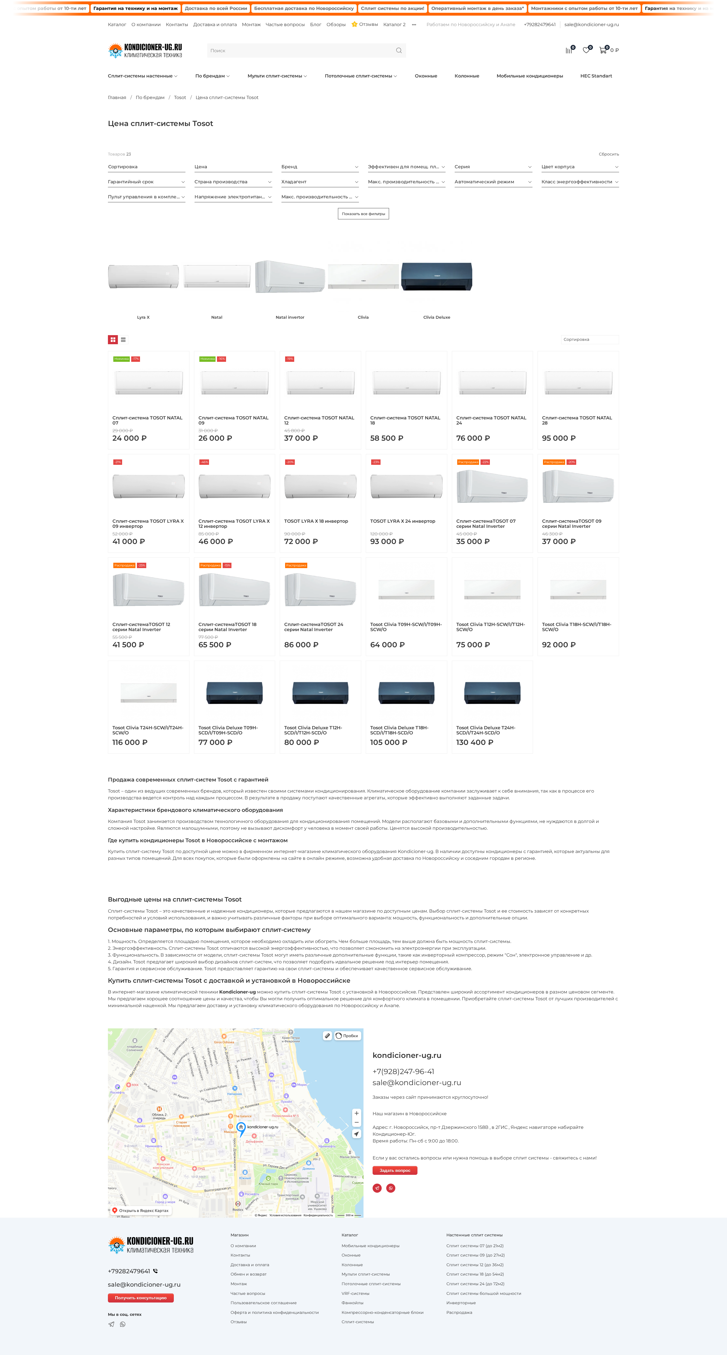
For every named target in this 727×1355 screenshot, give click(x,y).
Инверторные (461, 1302)
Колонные (467, 76)
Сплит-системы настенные (140, 76)
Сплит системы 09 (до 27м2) (475, 1255)
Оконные (426, 76)
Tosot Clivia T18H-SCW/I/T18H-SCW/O (576, 627)
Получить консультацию (141, 1297)
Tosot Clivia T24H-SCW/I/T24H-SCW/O (147, 730)
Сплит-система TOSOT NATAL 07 (147, 420)
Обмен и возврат (249, 1274)
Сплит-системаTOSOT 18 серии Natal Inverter (227, 627)
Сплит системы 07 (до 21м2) (475, 1245)
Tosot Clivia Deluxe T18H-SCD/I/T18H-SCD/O (399, 730)
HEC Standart (596, 76)
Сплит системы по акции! (339, 8)
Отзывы (368, 24)
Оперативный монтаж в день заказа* (424, 8)
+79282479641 (540, 24)
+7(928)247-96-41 (403, 1071)
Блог (315, 24)
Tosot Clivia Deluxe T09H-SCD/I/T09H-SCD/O (228, 730)
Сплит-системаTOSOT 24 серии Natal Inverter (313, 627)
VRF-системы (355, 1293)
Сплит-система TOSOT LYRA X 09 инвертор (148, 523)
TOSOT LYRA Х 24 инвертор (402, 521)
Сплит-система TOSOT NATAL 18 (405, 420)
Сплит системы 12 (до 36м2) (475, 1264)
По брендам (210, 76)
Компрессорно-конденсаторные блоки (383, 1312)
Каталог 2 (394, 24)
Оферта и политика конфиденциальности (275, 1312)
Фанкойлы (353, 1302)
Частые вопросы (285, 24)
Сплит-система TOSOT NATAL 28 (577, 420)
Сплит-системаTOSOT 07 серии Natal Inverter (486, 523)
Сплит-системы (358, 1321)
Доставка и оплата (215, 24)
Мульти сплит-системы (275, 76)
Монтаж (251, 24)
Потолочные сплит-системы (358, 76)
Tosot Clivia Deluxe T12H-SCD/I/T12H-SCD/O (313, 730)
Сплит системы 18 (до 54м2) (475, 1274)
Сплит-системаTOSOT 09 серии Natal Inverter (571, 523)
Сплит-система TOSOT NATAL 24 (491, 420)
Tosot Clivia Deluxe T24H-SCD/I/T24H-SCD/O (485, 730)
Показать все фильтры (363, 213)
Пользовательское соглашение (264, 1302)
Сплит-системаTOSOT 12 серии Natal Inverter (141, 627)
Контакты (177, 24)
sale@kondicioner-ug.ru (592, 24)
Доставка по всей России (162, 8)
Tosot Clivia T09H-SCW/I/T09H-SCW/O (406, 627)
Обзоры (336, 24)
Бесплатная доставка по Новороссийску (250, 8)
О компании (146, 24)
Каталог (117, 24)
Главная (117, 97)
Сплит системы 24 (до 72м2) (475, 1283)
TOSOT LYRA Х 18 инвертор (316, 521)
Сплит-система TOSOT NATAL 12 (319, 420)
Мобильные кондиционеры (530, 76)
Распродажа (459, 1312)
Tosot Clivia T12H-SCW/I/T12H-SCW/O (490, 627)
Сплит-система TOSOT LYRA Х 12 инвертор (234, 523)
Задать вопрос (395, 1170)
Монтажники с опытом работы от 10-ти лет (530, 8)
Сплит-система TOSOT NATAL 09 (234, 420)
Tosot (180, 97)
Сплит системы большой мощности (483, 1293)
